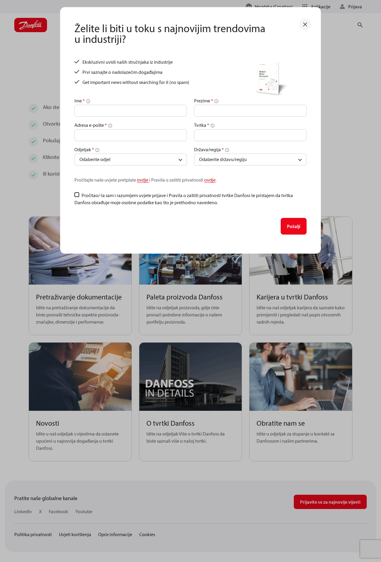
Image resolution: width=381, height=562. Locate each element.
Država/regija (209, 149)
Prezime (203, 101)
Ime (79, 101)
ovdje (143, 180)
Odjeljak (84, 149)
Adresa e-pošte (90, 125)
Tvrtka (201, 125)
